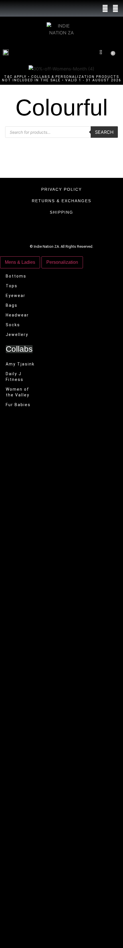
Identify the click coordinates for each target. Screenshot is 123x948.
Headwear (17, 315)
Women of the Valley (17, 392)
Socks (13, 324)
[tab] (20, 262)
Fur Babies (18, 404)
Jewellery (17, 334)
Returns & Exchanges (61, 200)
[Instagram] (115, 8)
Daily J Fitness (14, 376)
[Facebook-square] (105, 8)
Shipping (61, 212)
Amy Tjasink (20, 364)
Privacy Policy (61, 189)
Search (104, 132)
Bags (11, 305)
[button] (81, 52)
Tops (11, 286)
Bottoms (16, 276)
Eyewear (15, 295)
